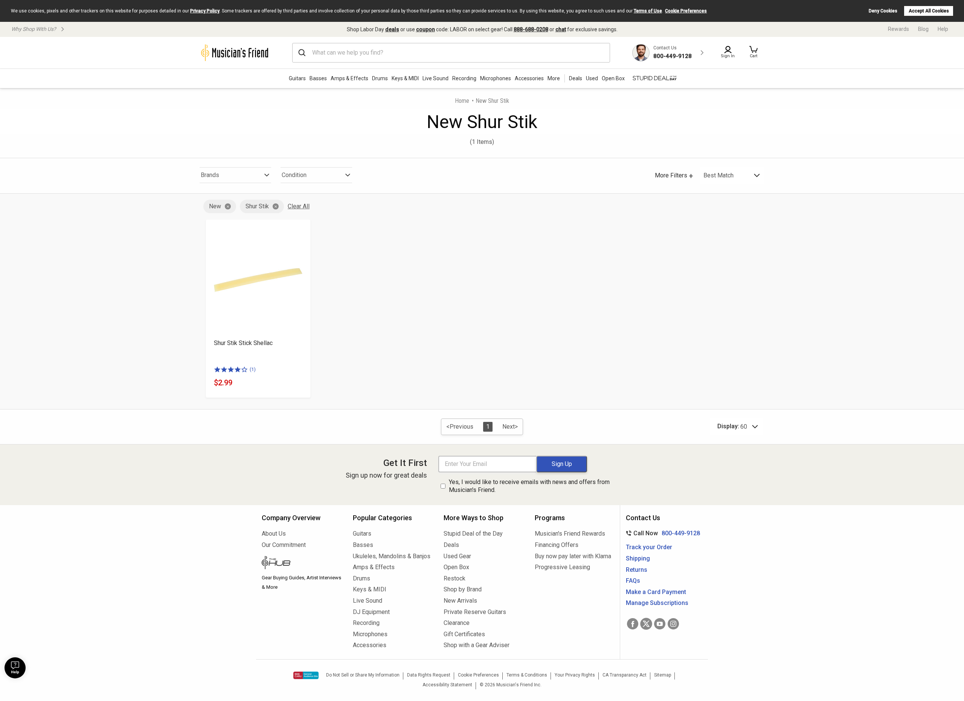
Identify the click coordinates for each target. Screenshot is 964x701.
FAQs (633, 580)
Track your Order (649, 547)
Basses (318, 78)
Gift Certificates (464, 634)
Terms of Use (648, 11)
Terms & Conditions (526, 675)
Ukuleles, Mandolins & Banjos (391, 556)
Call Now (661, 533)
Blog (923, 29)
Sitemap (662, 675)
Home (462, 100)
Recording (464, 78)
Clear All (299, 206)
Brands (210, 175)
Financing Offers (556, 544)
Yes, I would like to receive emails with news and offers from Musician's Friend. (529, 485)
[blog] (302, 563)
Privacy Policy (205, 11)
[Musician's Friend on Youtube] (660, 624)
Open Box (456, 567)
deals (392, 29)
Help (943, 29)
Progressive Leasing (562, 567)
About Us (274, 533)
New (215, 206)
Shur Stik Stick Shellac (243, 343)
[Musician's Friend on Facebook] (632, 624)
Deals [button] (575, 78)
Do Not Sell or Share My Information (363, 675)
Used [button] (592, 78)
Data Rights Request (428, 675)
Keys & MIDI (405, 78)
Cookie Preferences (686, 11)
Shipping (638, 558)
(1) (253, 369)
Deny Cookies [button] (883, 11)
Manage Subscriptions (657, 602)
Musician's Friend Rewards (570, 533)
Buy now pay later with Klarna (573, 556)
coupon (425, 29)
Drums (380, 78)
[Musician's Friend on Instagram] (673, 624)
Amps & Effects (349, 78)
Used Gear (457, 556)
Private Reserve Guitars (475, 611)
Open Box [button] (613, 78)
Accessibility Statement (447, 684)
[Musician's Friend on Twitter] (646, 624)
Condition (294, 175)
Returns (636, 569)
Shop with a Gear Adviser (476, 645)
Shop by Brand (463, 589)
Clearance (457, 622)
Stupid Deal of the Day (473, 533)
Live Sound (435, 78)
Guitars (297, 78)
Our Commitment (284, 544)
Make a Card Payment (656, 592)
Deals (451, 544)
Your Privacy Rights (575, 675)
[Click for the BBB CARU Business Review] (306, 675)
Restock (454, 578)
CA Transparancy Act (624, 675)
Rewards (898, 29)
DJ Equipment (371, 611)
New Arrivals (460, 600)
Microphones (495, 78)
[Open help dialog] (15, 667)
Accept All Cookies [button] (929, 11)
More (554, 78)
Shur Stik (257, 206)
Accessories (529, 78)
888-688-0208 (531, 29)
